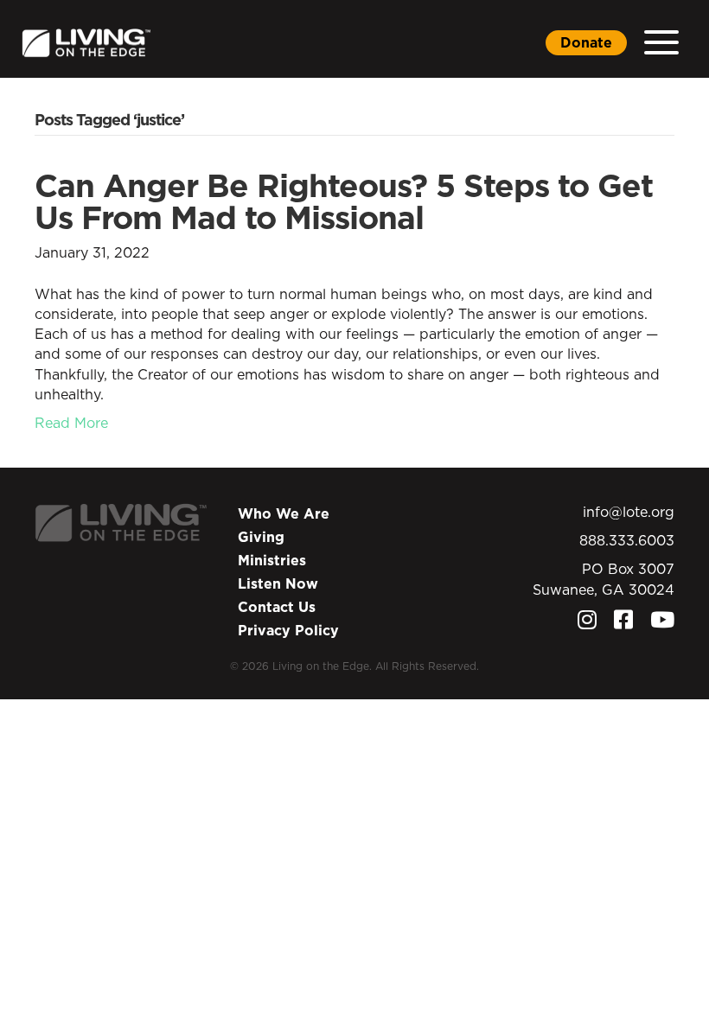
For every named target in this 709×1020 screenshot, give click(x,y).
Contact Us (277, 606)
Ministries (272, 560)
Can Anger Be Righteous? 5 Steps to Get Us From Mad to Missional (344, 201)
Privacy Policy (288, 630)
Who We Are (283, 513)
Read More (71, 422)
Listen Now (278, 583)
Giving (261, 536)
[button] (661, 43)
